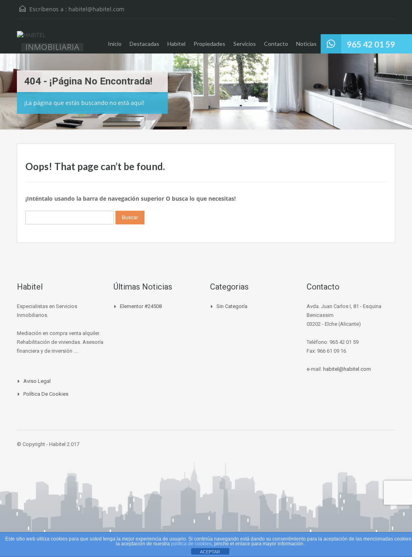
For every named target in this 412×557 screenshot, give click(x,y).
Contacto (276, 43)
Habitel (176, 43)
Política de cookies (45, 394)
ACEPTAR (210, 551)
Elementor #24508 (141, 306)
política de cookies (191, 544)
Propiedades (209, 43)
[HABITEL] (31, 39)
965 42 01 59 (371, 44)
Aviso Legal (37, 381)
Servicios (244, 43)
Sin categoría (231, 306)
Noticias (306, 43)
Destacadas (144, 43)
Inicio (115, 43)
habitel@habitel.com (96, 9)
